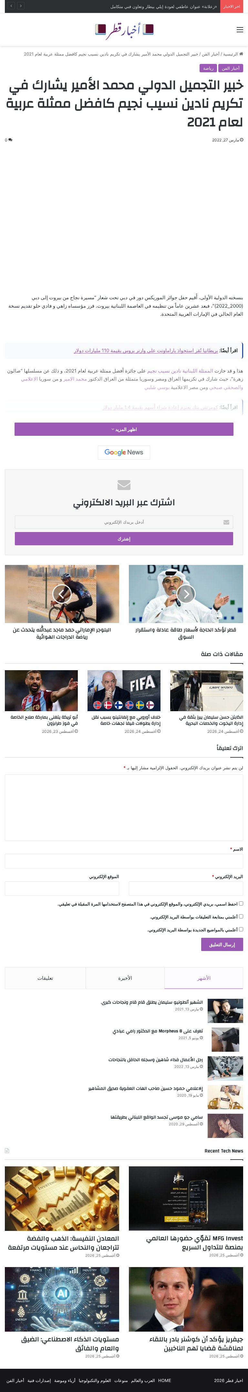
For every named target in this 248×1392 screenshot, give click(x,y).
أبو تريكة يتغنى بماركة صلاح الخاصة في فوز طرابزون (44, 720)
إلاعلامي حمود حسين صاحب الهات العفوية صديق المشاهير (145, 1088)
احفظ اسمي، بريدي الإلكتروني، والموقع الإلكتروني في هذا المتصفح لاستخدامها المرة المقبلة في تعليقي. (147, 903)
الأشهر (204, 978)
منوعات (121, 1380)
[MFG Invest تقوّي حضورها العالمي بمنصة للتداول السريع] (186, 1198)
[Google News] (124, 452)
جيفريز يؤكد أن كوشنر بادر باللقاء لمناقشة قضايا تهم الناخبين (196, 1343)
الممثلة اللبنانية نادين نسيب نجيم (180, 371)
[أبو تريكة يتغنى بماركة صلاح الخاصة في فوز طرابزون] (41, 690)
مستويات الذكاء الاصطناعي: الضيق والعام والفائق (70, 1343)
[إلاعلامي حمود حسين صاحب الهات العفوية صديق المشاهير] (225, 1097)
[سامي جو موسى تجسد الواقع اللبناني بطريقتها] (225, 1126)
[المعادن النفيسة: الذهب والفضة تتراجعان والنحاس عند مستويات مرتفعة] (62, 1198)
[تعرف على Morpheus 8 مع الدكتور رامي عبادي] (225, 1040)
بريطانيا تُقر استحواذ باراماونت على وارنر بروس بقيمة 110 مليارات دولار (146, 350)
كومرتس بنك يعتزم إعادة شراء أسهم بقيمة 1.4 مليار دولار (160, 407)
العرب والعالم (143, 1380)
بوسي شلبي (157, 387)
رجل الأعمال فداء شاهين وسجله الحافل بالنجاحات (155, 1060)
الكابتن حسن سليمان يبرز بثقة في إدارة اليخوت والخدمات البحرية (211, 720)
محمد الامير (74, 379)
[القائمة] (240, 32)
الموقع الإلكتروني (104, 876)
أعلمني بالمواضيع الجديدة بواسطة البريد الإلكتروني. (192, 929)
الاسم (236, 849)
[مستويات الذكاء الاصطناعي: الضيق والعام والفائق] (62, 1299)
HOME (164, 1380)
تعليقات (45, 978)
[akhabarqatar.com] (124, 29)
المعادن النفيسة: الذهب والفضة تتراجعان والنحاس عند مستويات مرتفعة (63, 1243)
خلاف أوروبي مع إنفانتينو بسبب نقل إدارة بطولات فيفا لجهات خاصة (126, 720)
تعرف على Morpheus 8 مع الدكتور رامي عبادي (158, 1031)
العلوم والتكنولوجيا (95, 1380)
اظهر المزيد (125, 429)
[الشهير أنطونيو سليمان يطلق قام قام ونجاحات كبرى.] (225, 1011)
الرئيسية (231, 53)
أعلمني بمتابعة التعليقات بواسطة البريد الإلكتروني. (194, 916)
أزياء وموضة (65, 1380)
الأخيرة (125, 978)
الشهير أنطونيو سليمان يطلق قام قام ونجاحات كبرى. (152, 1002)
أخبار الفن (211, 53)
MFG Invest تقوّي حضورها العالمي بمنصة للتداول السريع (165, 6)
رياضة (208, 68)
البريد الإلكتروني (227, 876)
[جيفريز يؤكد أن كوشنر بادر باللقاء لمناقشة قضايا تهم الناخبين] (186, 1299)
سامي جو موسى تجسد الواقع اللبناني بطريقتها (156, 1117)
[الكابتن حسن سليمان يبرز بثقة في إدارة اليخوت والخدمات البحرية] (206, 690)
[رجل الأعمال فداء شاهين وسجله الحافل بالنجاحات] (225, 1068)
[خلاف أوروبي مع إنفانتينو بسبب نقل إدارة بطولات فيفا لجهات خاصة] (124, 690)
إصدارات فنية (39, 1380)
